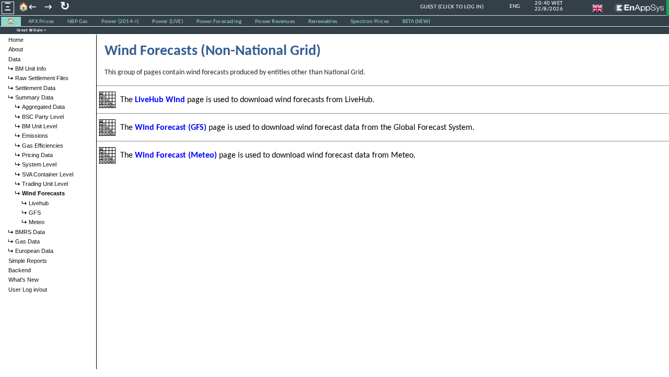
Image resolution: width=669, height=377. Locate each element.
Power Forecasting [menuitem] (219, 22)
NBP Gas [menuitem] (77, 22)
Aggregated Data (43, 107)
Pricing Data (37, 155)
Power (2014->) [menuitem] (120, 22)
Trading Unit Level (45, 184)
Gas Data (27, 241)
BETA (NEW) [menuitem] (416, 22)
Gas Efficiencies (42, 145)
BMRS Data (30, 232)
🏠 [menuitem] (11, 22)
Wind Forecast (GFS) (170, 128)
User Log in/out (27, 289)
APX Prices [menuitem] (41, 22)
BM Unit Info (30, 68)
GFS (35, 212)
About (15, 49)
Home (16, 40)
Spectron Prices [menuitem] (370, 22)
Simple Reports (27, 261)
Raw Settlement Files (41, 78)
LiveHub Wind (160, 100)
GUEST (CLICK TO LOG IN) (452, 7)
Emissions (35, 135)
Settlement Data (35, 88)
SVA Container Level (47, 174)
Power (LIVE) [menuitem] (167, 22)
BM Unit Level (39, 126)
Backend (19, 270)
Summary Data (34, 97)
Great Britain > (32, 30)
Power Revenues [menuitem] (275, 22)
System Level (39, 164)
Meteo (36, 222)
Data (14, 59)
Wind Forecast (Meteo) (176, 155)
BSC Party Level (43, 117)
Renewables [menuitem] (322, 22)
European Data (34, 251)
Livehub (39, 203)
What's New (23, 279)
